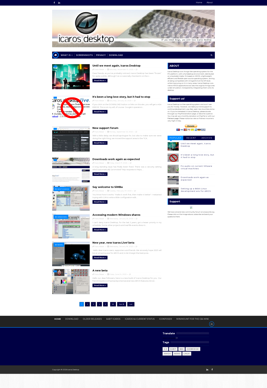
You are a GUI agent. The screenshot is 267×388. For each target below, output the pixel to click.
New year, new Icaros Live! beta (113, 242)
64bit (173, 349)
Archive (207, 138)
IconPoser (165, 319)
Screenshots (84, 55)
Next (121, 304)
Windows (62, 217)
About (210, 2)
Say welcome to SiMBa (107, 187)
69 (113, 304)
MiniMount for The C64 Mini (192, 319)
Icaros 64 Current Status (140, 319)
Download (116, 55)
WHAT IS (66, 55)
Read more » (100, 80)
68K (182, 349)
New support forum (105, 128)
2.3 (165, 349)
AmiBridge (193, 349)
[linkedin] (59, 3)
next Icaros (63, 189)
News (60, 245)
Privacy (101, 55)
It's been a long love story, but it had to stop (121, 96)
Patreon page (173, 118)
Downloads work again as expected (116, 159)
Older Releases (92, 319)
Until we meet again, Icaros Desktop (116, 65)
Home (199, 2)
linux (187, 354)
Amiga (167, 354)
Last (131, 304)
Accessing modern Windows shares (116, 214)
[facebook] (54, 3)
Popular (175, 138)
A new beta (99, 270)
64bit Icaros (113, 319)
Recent (191, 138)
